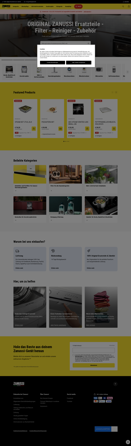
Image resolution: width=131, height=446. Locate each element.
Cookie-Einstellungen (52, 62)
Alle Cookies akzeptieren (78, 62)
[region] (66, 56)
